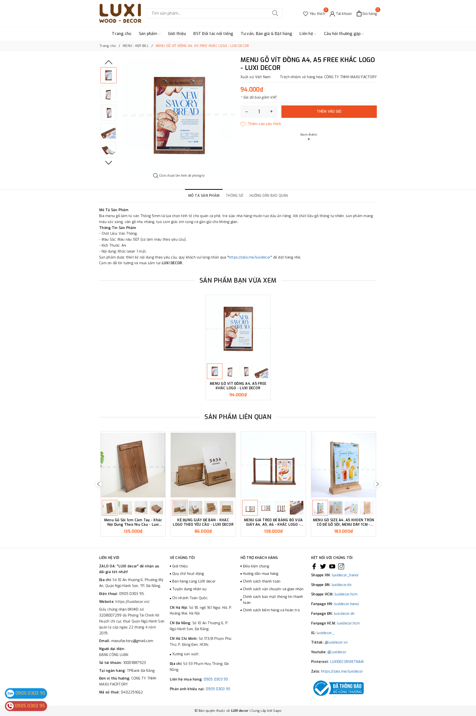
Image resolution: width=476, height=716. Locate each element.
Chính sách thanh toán (261, 581)
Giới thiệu (177, 33)
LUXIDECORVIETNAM (347, 661)
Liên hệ (306, 33)
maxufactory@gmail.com (132, 641)
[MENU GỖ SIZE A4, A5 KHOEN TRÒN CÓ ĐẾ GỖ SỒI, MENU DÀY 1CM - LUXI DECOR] (343, 465)
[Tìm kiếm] (275, 13)
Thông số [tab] (234, 195)
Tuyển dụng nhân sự (189, 589)
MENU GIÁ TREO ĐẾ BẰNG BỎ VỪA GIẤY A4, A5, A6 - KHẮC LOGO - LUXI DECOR (273, 522)
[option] (179, 115)
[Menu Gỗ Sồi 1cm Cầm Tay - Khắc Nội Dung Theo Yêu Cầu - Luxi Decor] (133, 465)
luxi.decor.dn (344, 613)
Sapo (277, 711)
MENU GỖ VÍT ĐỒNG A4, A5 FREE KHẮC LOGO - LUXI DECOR (238, 386)
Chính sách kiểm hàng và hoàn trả (271, 610)
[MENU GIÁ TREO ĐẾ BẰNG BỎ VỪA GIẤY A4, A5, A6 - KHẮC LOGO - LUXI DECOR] (273, 465)
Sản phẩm (148, 33)
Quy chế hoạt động (188, 573)
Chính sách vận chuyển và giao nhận (273, 589)
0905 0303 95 (216, 679)
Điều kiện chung (256, 566)
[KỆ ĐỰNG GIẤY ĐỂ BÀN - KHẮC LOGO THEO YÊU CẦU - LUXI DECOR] (203, 465)
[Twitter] (323, 566)
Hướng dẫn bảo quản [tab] (269, 195)
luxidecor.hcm (346, 594)
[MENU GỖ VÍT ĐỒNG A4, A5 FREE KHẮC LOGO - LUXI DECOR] (238, 328)
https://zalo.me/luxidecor (250, 257)
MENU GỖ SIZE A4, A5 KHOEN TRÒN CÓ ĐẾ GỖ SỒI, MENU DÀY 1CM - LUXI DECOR (343, 522)
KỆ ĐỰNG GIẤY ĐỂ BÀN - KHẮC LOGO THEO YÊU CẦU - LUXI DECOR (203, 522)
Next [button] (108, 162)
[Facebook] (314, 566)
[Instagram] (341, 566)
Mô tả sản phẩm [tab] (204, 195)
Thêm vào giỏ (329, 111)
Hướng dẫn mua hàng (260, 573)
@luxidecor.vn (336, 642)
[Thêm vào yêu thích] (260, 124)
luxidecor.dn (342, 585)
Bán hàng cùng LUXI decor (194, 581)
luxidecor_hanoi (345, 575)
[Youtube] (332, 566)
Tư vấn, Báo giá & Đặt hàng (266, 33)
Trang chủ (121, 33)
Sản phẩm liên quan (238, 417)
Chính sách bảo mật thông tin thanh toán (273, 599)
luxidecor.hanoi (346, 604)
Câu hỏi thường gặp (343, 33)
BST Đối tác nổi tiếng (213, 33)
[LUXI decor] (120, 13)
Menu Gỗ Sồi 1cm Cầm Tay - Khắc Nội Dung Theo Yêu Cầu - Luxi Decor (133, 522)
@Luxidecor (337, 652)
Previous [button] (108, 62)
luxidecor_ (325, 633)
